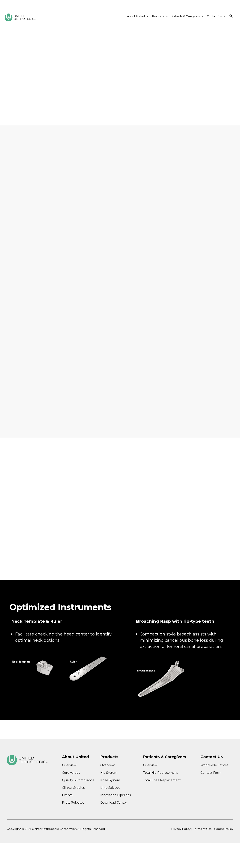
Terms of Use (202, 829)
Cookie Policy (223, 829)
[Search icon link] (231, 16)
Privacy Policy (180, 829)
